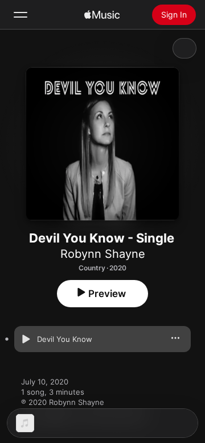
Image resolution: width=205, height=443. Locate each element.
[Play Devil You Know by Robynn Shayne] (25, 339)
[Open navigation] (20, 14)
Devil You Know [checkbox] (64, 339)
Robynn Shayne (102, 254)
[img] (102, 15)
